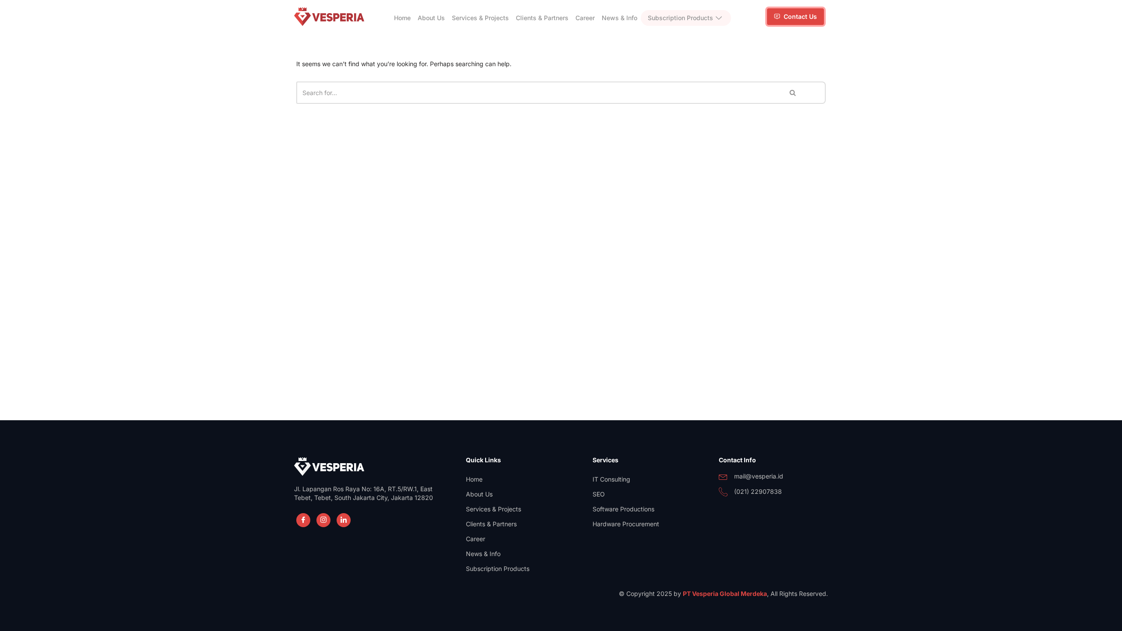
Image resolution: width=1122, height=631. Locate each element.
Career (585, 17)
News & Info (619, 17)
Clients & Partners (542, 17)
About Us (431, 17)
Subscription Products (680, 17)
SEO (599, 494)
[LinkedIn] (344, 520)
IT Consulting (611, 479)
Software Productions (623, 509)
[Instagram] (323, 520)
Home (402, 17)
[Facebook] (303, 520)
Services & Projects (480, 17)
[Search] (793, 93)
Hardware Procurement (626, 524)
